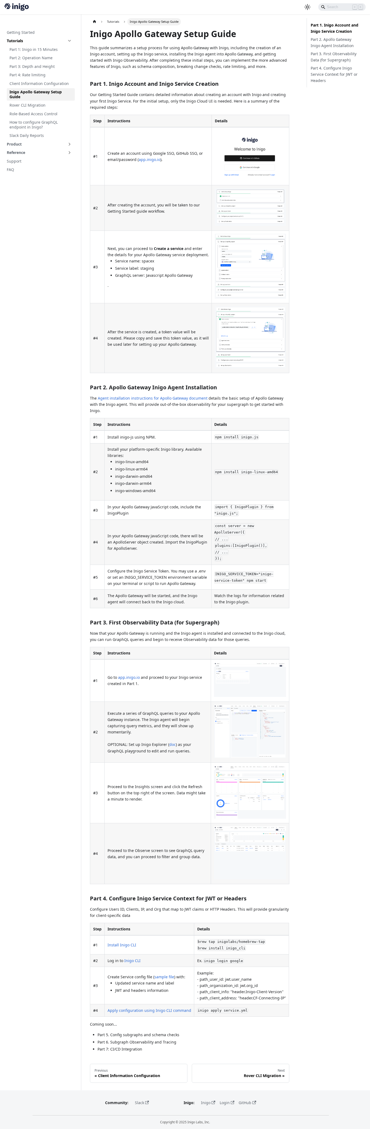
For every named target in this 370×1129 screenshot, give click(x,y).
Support (14, 161)
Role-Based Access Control (33, 113)
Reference (16, 152)
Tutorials (15, 40)
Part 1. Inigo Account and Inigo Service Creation (334, 28)
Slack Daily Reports (26, 135)
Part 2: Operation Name (31, 57)
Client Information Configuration (39, 83)
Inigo (205, 1102)
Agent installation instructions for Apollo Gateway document (152, 398)
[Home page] (94, 21)
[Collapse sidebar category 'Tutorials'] (69, 41)
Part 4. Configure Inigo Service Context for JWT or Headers (334, 74)
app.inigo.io (149, 159)
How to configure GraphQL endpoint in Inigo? (33, 125)
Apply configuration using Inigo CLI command (149, 1010)
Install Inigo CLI (122, 944)
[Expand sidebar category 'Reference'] (69, 152)
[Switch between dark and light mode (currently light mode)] (307, 7)
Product (14, 144)
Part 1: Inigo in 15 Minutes (33, 49)
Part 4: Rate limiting (27, 74)
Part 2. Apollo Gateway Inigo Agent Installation (332, 42)
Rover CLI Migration (27, 105)
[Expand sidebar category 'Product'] (69, 144)
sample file (164, 976)
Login (225, 1102)
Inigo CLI (132, 960)
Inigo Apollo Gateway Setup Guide (35, 94)
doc (172, 744)
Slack (139, 1102)
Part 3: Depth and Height (32, 66)
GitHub (245, 1102)
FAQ (10, 169)
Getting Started (21, 32)
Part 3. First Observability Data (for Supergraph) (333, 56)
